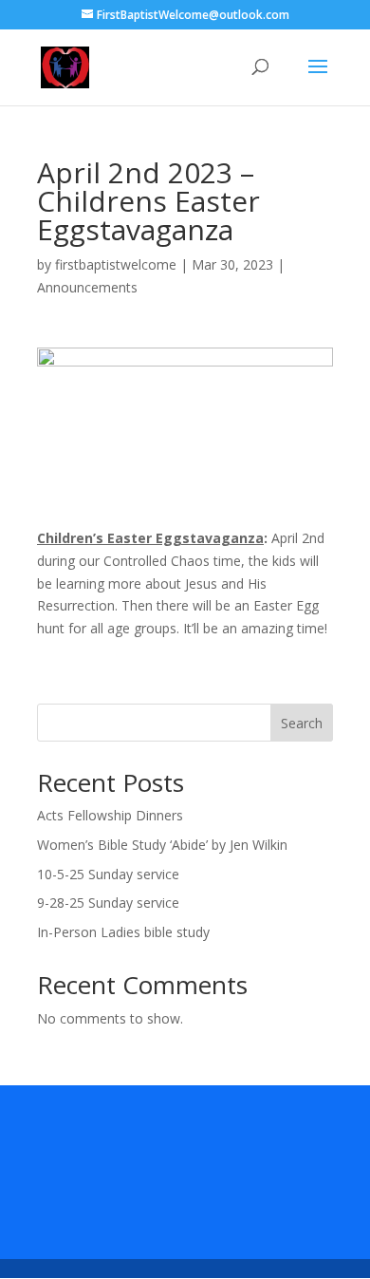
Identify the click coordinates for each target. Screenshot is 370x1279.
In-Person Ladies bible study (123, 932)
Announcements (87, 287)
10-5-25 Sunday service (108, 874)
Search (302, 723)
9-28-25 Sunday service (108, 902)
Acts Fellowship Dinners (110, 815)
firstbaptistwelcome (115, 264)
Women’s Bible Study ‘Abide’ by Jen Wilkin (162, 845)
